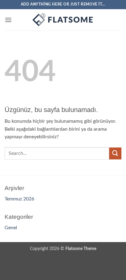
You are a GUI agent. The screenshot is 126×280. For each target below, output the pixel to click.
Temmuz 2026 (19, 198)
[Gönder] (115, 153)
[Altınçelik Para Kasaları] (63, 19)
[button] (8, 19)
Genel (11, 227)
